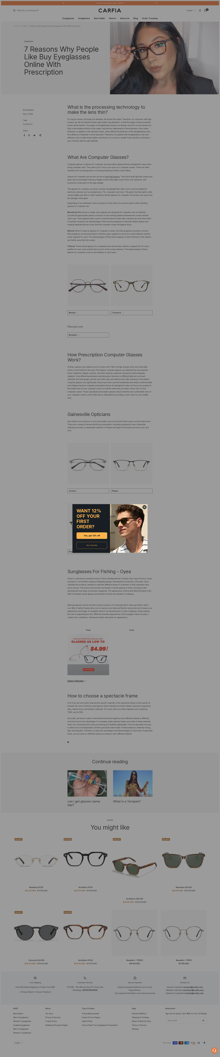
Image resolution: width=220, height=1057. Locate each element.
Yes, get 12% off (92, 535)
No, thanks (91, 545)
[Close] (144, 507)
